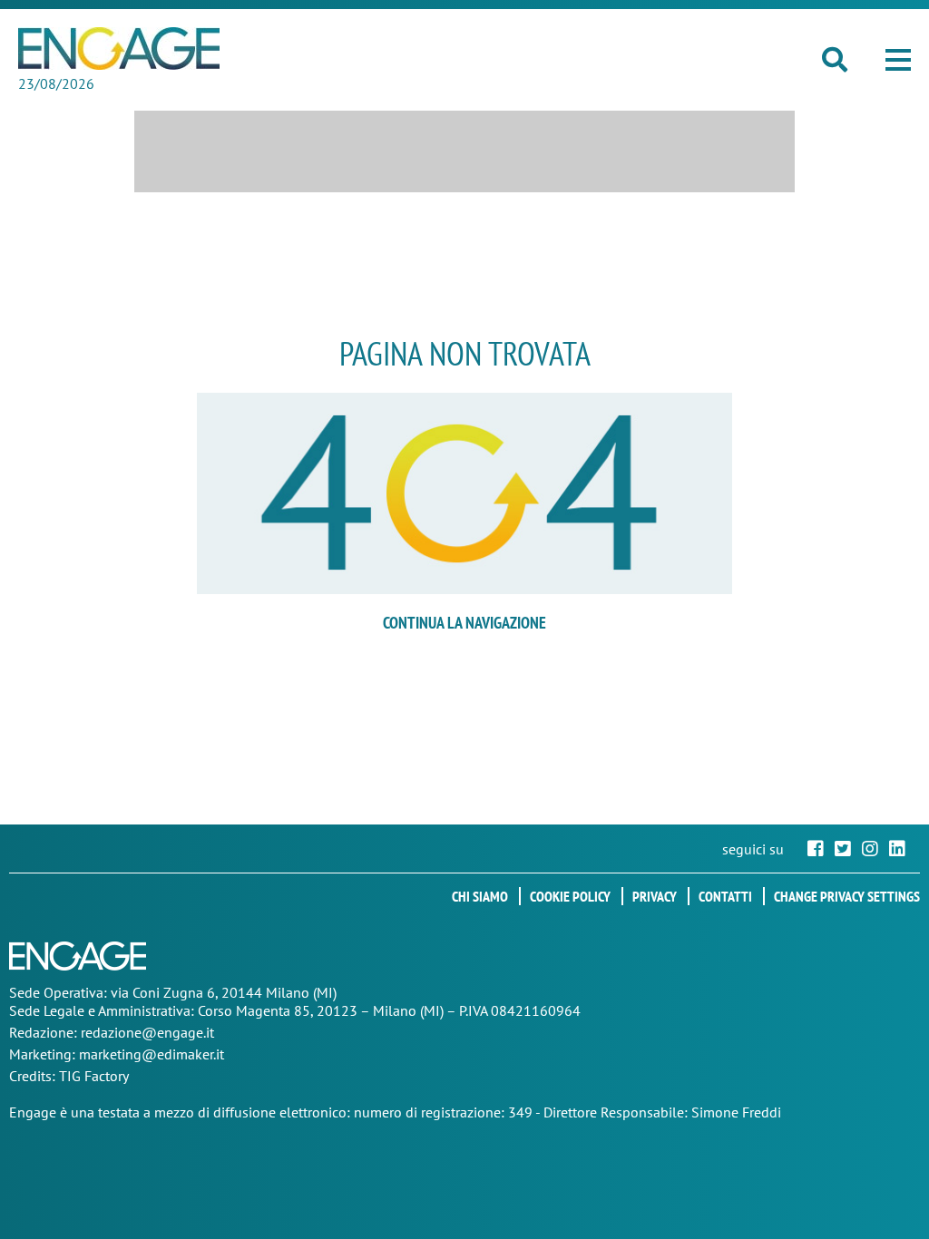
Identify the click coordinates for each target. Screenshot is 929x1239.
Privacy (654, 896)
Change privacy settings (847, 896)
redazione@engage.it (147, 1032)
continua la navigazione (464, 622)
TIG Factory (94, 1076)
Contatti (725, 896)
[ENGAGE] (119, 48)
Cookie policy (570, 896)
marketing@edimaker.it (151, 1054)
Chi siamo (480, 896)
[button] (898, 60)
